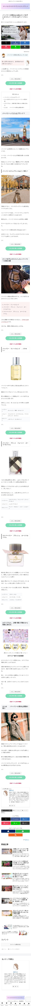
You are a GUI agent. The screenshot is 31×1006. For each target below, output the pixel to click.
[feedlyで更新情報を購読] (12, 806)
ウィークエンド (18, 810)
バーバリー (25, 810)
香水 (4, 812)
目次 (13, 94)
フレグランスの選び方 (7, 810)
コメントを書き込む (15, 944)
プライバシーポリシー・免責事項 (15, 1001)
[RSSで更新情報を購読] (14, 806)
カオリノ (11, 790)
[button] (25, 47)
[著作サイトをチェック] (10, 806)
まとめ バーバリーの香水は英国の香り (14, 107)
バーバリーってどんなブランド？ (12, 97)
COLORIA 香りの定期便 (15, 83)
